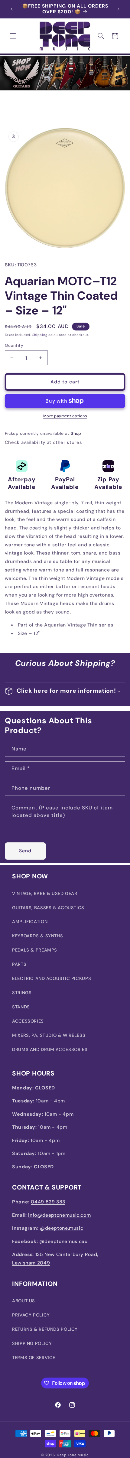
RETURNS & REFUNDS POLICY (45, 1329)
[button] (13, 36)
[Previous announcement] (11, 9)
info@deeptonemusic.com (59, 1215)
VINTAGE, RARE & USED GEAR (44, 893)
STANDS (21, 1007)
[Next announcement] (118, 9)
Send (25, 851)
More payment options (65, 416)
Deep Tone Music (73, 1455)
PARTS (19, 964)
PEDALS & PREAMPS (34, 950)
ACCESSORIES (28, 1021)
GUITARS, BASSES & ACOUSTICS (48, 908)
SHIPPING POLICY (32, 1343)
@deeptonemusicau (63, 1241)
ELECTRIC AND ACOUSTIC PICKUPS (51, 978)
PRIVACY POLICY (31, 1315)
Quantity (14, 345)
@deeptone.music (61, 1228)
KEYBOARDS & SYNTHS (37, 936)
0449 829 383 (48, 1202)
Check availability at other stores (43, 442)
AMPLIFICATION (29, 922)
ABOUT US (23, 1301)
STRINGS (21, 993)
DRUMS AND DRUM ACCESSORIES (49, 1049)
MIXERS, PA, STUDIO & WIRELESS (48, 1035)
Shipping (39, 335)
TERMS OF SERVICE (33, 1358)
